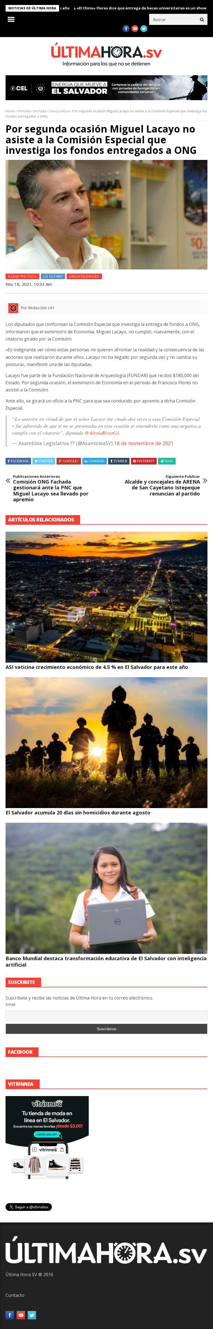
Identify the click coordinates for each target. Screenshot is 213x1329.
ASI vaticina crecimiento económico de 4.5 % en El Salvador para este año (97, 667)
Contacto (15, 1295)
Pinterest (145, 461)
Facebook (20, 461)
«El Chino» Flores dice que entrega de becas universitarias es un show (106, 8)
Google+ (71, 461)
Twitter (46, 461)
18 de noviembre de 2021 (144, 443)
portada (39, 111)
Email (10, 1004)
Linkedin (96, 461)
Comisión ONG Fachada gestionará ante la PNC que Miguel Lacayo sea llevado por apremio (50, 488)
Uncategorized (84, 276)
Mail (169, 461)
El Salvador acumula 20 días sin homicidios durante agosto (78, 812)
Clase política (59, 111)
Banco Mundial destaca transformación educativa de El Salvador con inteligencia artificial (106, 961)
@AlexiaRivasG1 (102, 432)
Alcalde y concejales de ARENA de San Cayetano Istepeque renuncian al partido (162, 485)
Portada (24, 111)
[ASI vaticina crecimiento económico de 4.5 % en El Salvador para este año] (106, 597)
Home (10, 111)
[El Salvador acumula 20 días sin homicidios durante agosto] (106, 742)
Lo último (53, 276)
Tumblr (120, 461)
